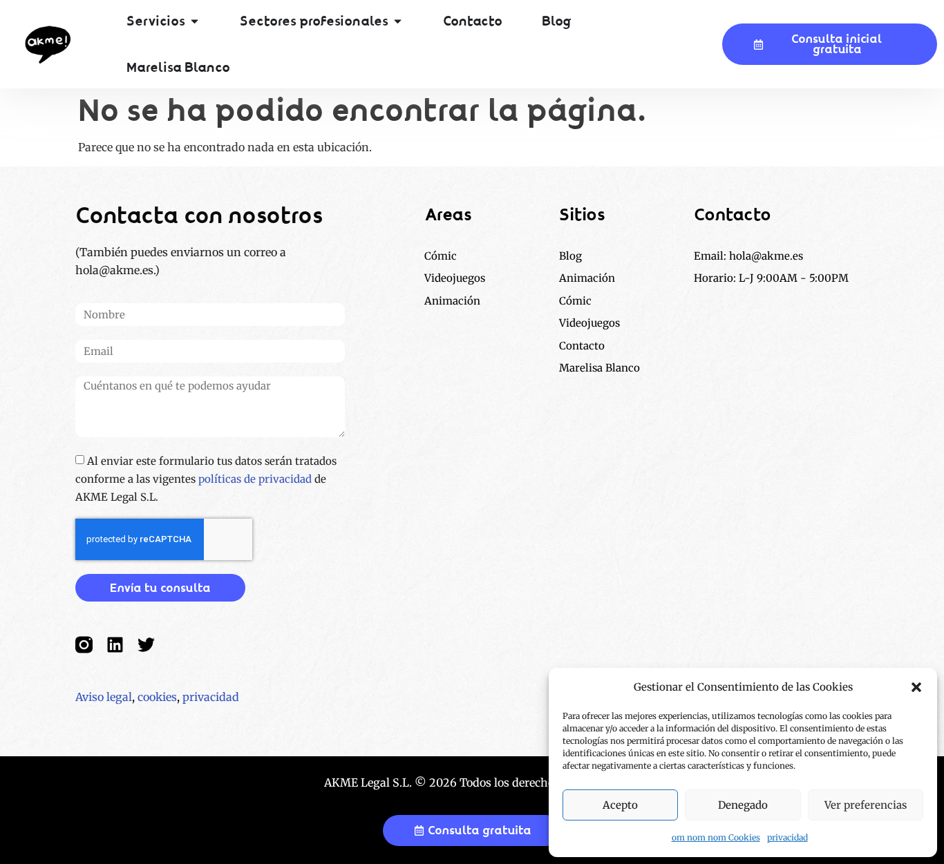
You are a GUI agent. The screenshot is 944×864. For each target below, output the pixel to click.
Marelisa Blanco (599, 367)
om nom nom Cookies (716, 837)
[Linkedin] (115, 644)
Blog (570, 255)
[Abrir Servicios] (194, 21)
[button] (916, 687)
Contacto (582, 345)
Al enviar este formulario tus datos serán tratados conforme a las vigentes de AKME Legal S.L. (206, 478)
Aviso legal (103, 697)
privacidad (787, 837)
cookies (157, 697)
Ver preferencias (865, 805)
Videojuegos (589, 322)
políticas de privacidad (255, 479)
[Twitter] (146, 644)
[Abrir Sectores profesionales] (398, 21)
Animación (587, 278)
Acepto (620, 805)
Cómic (575, 300)
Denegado (743, 805)
